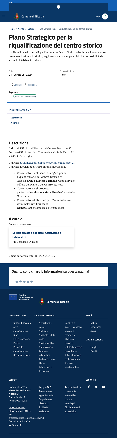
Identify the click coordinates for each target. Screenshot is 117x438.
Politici (16, 343)
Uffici (15, 335)
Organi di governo (22, 323)
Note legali (70, 403)
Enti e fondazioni (21, 339)
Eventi (93, 351)
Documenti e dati (21, 355)
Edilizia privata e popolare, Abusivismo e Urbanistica (36, 235)
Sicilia (11, 2)
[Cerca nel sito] (105, 16)
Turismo (68, 363)
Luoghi (93, 347)
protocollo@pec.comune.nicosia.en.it (26, 418)
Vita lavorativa (72, 367)
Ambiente (44, 331)
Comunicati (95, 327)
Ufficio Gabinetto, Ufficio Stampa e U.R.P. (20, 409)
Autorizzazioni (46, 347)
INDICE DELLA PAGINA (19, 109)
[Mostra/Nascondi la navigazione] (3, 16)
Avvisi (93, 331)
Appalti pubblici (46, 343)
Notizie (93, 323)
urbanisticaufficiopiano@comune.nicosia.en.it (47, 162)
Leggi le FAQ (45, 387)
